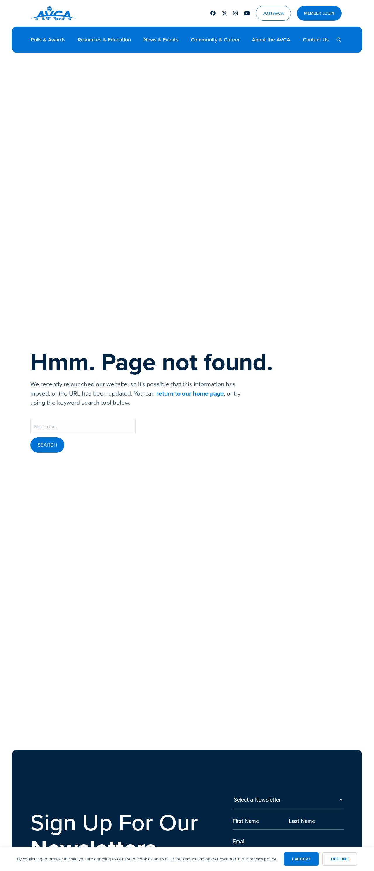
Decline (340, 859)
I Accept (301, 859)
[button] (337, 40)
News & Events (160, 39)
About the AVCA (271, 39)
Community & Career (215, 39)
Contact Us (316, 39)
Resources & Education (104, 39)
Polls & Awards (48, 39)
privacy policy (262, 859)
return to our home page (190, 393)
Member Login (319, 13)
